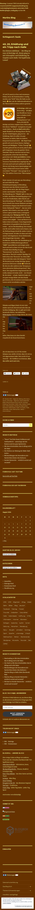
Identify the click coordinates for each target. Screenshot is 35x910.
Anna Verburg (7, 781)
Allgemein (15, 399)
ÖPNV (5, 644)
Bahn (5, 605)
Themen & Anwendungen (11, 890)
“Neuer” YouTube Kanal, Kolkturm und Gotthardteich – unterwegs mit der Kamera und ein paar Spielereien (17, 441)
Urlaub (10, 409)
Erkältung (5, 404)
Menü (29, 17)
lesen (4, 406)
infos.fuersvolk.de (9, 764)
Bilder (4, 402)
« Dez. (5, 541)
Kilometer (23, 619)
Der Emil (7, 663)
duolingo (25, 402)
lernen (27, 623)
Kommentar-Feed (10, 586)
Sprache (11, 633)
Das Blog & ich (7, 886)
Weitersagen (11, 395)
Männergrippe (10, 406)
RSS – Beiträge (9, 741)
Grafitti (16, 404)
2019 (9, 602)
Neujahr (11, 630)
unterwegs (9, 400)
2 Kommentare (7, 411)
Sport (5, 633)
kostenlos (14, 623)
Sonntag (27, 630)
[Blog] (17, 812)
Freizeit (21, 609)
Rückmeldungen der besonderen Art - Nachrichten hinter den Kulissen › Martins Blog (16, 670)
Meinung (6, 626)
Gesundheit (11, 404)
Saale (17, 407)
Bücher (21, 402)
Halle (20, 404)
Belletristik (26, 400)
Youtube (23, 640)
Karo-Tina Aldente (9, 774)
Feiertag (14, 609)
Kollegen (6, 623)
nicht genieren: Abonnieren (17, 714)
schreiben (19, 630)
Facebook (6, 609)
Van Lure (5, 785)
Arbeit (21, 400)
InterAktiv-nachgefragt (10, 894)
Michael (7, 681)
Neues (4, 400)
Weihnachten (16, 409)
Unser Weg (6, 787)
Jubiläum (24, 404)
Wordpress (6, 640)
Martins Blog (9, 18)
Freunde (6, 612)
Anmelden (7, 581)
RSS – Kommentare (10, 744)
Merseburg (17, 406)
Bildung (21, 399)
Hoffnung (22, 616)
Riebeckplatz (7, 314)
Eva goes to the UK (9, 783)
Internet (15, 619)
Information (27, 399)
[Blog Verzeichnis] (17, 816)
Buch (16, 402)
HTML (29, 616)
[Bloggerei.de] (17, 807)
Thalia (27, 407)
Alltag (23, 602)
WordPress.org (9, 588)
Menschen (14, 626)
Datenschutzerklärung (10, 882)
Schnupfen (23, 407)
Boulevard (12, 402)
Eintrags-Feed (8, 583)
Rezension (5, 407)
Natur (5, 630)
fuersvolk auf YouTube (10, 476)
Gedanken (14, 612)
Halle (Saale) (13, 616)
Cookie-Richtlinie (7, 903)
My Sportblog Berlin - (10, 769)
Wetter (22, 409)
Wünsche (15, 640)
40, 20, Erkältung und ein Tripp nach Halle (15, 45)
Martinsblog (8, 658)
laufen (28, 404)
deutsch (22, 605)
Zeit (29, 640)
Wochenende (25, 637)
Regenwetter (24, 406)
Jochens (5, 778)
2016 (4, 602)
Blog (7, 402)
